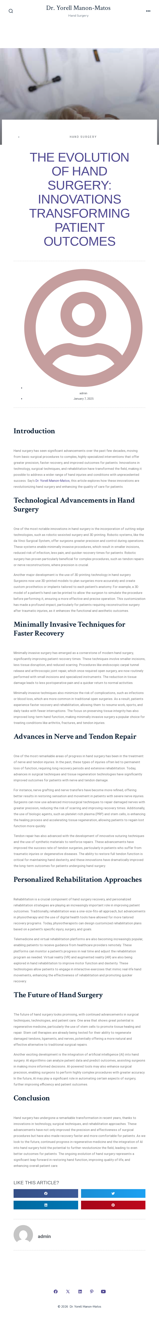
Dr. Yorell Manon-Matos (52, 481)
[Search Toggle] (10, 11)
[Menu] (148, 11)
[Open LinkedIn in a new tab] (80, 1291)
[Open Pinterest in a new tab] (91, 1291)
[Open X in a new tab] (68, 1291)
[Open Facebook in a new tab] (55, 1291)
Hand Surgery (83, 136)
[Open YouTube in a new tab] (103, 1291)
